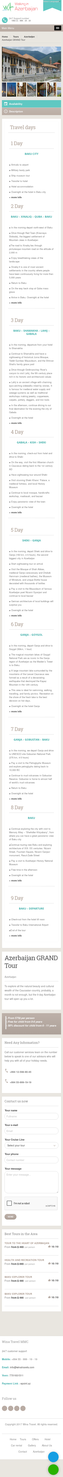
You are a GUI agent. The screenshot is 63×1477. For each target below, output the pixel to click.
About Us (47, 1445)
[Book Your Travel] (31, 7)
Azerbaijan (29, 36)
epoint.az (25, 1383)
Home (5, 36)
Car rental (16, 1445)
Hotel (47, 1439)
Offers (35, 1439)
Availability (15, 104)
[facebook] (4, 1408)
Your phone (12, 1154)
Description (16, 111)
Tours (16, 36)
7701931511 (16, 1375)
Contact (22, 1451)
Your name (11, 1110)
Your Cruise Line (14, 1139)
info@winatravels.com (22, 1367)
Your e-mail (11, 1125)
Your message (13, 1168)
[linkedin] (23, 1408)
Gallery (32, 1445)
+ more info (15, 197)
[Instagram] (10, 1408)
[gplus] (16, 1408)
